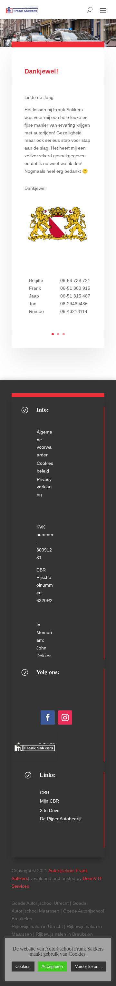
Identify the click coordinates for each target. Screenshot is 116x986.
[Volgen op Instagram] (65, 717)
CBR (44, 792)
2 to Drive (50, 810)
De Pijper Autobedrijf (61, 818)
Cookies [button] (23, 966)
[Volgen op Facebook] (48, 717)
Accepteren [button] (52, 966)
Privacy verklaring (44, 487)
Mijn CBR (49, 801)
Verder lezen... (88, 966)
